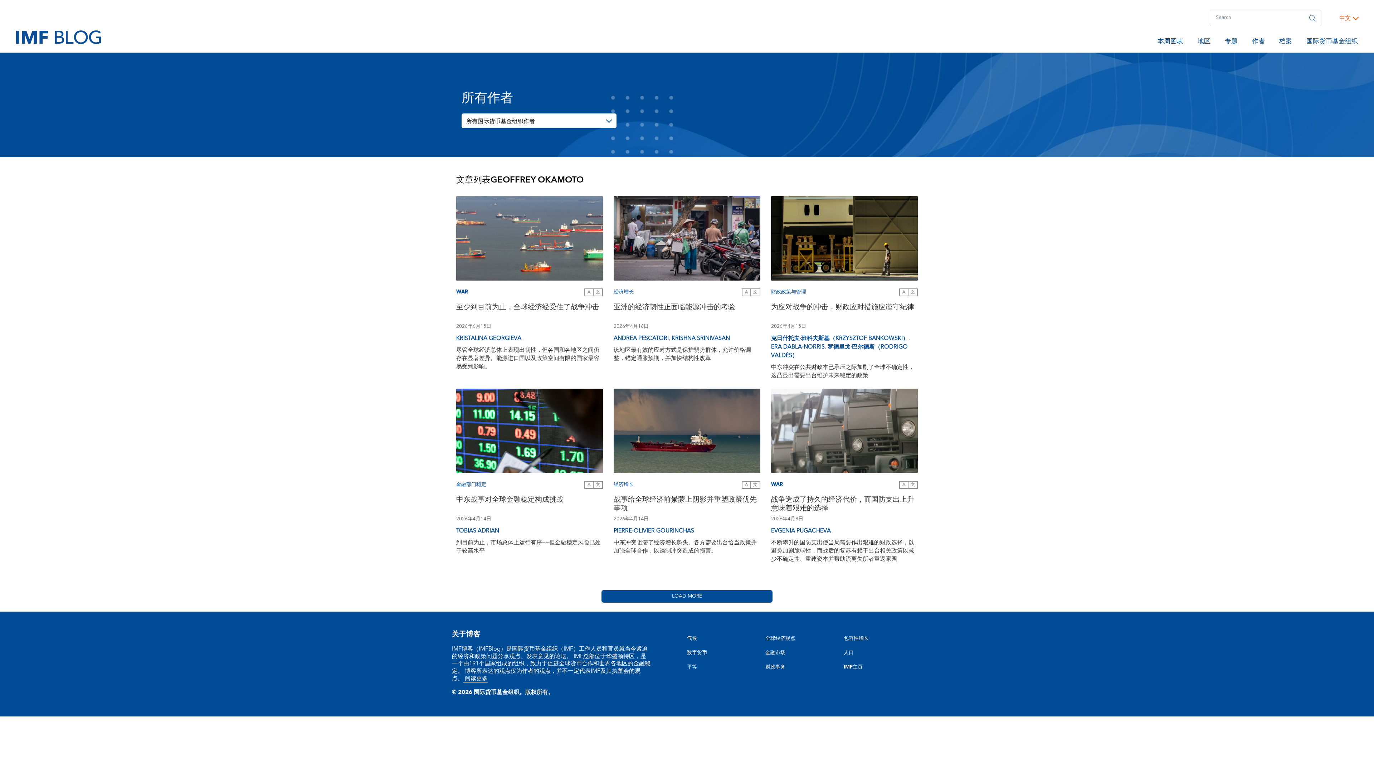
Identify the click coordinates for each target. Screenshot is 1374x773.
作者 (1258, 42)
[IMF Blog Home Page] (58, 37)
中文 (1345, 18)
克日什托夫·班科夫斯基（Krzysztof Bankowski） (839, 338)
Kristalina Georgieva (488, 338)
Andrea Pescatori (641, 338)
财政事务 (775, 667)
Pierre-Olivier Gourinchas (654, 531)
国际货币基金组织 (1332, 42)
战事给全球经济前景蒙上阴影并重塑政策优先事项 (685, 504)
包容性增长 (856, 638)
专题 (1231, 42)
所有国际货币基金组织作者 (500, 121)
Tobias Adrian (477, 531)
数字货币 (697, 652)
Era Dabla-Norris (798, 347)
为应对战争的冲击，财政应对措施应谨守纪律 (842, 308)
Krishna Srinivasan (701, 338)
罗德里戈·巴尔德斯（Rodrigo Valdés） (839, 351)
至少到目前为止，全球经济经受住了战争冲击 (527, 308)
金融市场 (775, 652)
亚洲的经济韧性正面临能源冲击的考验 (674, 308)
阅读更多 (475, 679)
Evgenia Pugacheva (801, 531)
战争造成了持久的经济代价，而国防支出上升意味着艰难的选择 (842, 504)
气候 (692, 638)
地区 (1204, 42)
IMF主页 (853, 667)
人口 (849, 652)
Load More (687, 596)
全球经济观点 (780, 638)
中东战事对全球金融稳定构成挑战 (510, 500)
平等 (692, 667)
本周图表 (1170, 42)
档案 (1285, 42)
